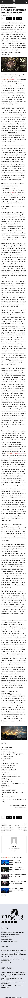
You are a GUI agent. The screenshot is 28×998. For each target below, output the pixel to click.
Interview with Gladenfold (6, 963)
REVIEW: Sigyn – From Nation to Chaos (9, 941)
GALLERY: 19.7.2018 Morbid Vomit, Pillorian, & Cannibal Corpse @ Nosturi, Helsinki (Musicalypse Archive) (7, 829)
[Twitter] (10, 18)
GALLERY (3, 891)
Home (2, 5)
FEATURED (4, 885)
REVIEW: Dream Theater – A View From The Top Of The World (13, 950)
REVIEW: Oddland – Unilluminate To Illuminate (10, 934)
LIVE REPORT (7, 5)
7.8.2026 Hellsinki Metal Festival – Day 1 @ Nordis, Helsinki (16, 869)
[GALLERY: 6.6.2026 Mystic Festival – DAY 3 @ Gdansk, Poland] (5, 890)
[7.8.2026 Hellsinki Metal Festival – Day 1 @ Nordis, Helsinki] (5, 869)
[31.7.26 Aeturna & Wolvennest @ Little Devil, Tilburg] (5, 876)
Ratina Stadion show (7, 79)
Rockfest (11, 192)
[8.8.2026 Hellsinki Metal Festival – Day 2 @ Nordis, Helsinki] (5, 862)
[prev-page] (2, 895)
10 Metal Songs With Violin (6, 956)
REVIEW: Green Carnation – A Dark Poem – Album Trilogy (12, 932)
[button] (2, 2)
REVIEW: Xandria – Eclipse (6, 939)
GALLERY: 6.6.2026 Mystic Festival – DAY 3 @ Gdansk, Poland (16, 890)
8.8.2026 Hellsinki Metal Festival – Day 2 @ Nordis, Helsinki (16, 862)
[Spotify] (9, 922)
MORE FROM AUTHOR (17, 857)
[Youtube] (15, 922)
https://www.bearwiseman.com (14, 848)
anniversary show (16, 453)
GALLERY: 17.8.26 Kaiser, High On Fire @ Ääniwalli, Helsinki (13, 972)
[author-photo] (14, 844)
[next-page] (5, 895)
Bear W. (4, 15)
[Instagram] (15, 851)
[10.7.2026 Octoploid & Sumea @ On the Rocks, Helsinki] (5, 883)
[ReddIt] (20, 18)
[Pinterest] (14, 18)
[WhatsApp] (17, 18)
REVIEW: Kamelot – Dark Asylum (8, 936)
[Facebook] (7, 18)
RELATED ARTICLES (6, 857)
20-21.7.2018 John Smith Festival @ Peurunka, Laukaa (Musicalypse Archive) (21, 828)
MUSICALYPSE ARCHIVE (11, 7)
